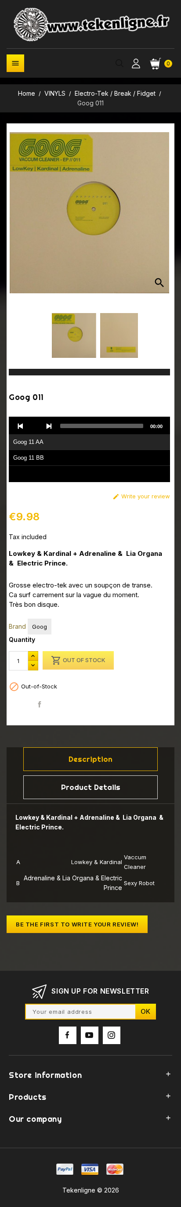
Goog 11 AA (28, 442)
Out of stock (78, 660)
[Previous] (20, 426)
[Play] (34, 426)
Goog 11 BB (28, 457)
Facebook (67, 1035)
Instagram (111, 1035)
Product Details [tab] (90, 787)
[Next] (48, 426)
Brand (17, 626)
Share (40, 704)
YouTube (89, 1035)
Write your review (141, 496)
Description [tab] (90, 759)
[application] (89, 450)
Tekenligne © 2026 (90, 1190)
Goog (39, 626)
